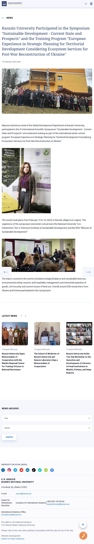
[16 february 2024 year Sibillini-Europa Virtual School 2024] (88, 272)
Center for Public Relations (12, 539)
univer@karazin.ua (23, 493)
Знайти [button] (9, 437)
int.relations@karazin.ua (11, 515)
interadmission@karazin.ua (57, 504)
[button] (85, 3)
